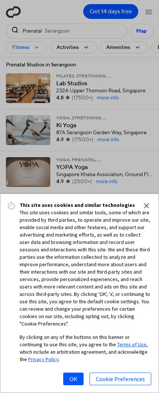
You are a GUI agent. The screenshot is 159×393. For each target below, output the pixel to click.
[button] (146, 205)
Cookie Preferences (120, 379)
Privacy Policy (43, 359)
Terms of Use (131, 344)
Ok (73, 379)
